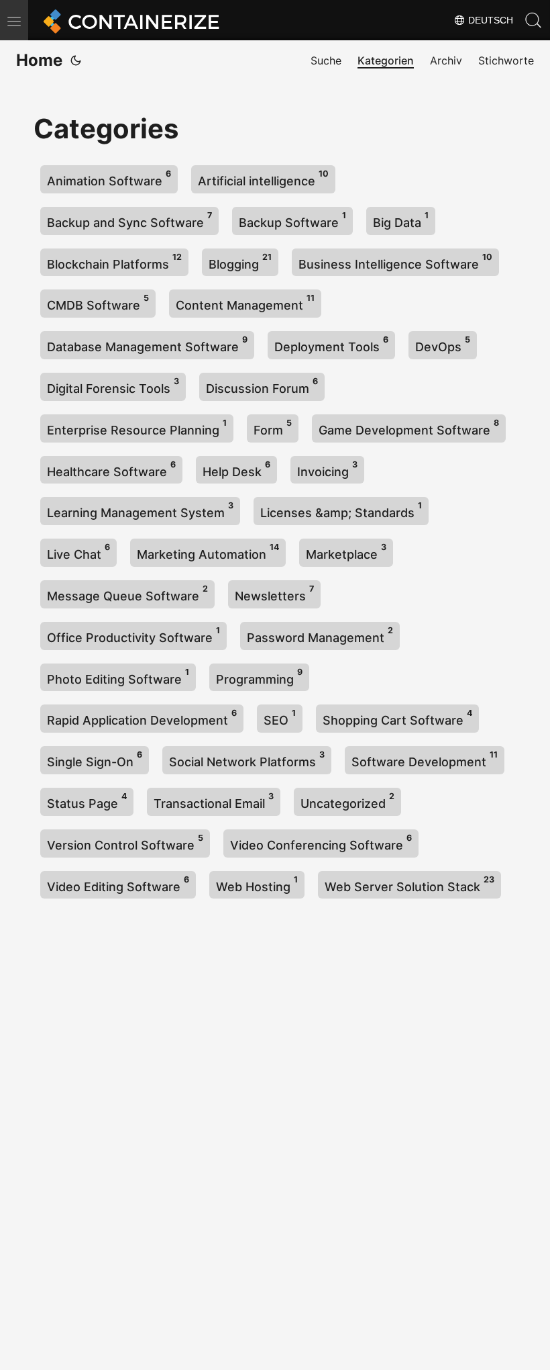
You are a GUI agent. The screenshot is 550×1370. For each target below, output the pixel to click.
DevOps (442, 344)
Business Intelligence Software (395, 261)
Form (273, 427)
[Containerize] (128, 20)
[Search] (533, 20)
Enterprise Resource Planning (137, 427)
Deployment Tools (331, 344)
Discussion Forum (262, 386)
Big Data (401, 220)
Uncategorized (347, 801)
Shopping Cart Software (397, 717)
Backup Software (292, 220)
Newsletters (274, 593)
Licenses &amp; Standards (341, 510)
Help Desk (236, 469)
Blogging (240, 261)
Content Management (245, 302)
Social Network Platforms (247, 759)
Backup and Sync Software (129, 220)
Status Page (87, 801)
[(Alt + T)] (76, 60)
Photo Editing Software (118, 676)
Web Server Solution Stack (409, 884)
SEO (280, 717)
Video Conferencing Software (321, 842)
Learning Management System (140, 510)
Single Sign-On (94, 759)
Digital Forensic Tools (113, 386)
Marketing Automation (208, 551)
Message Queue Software (127, 593)
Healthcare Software (111, 469)
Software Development (424, 759)
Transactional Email (214, 801)
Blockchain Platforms (114, 261)
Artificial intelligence (263, 178)
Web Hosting (257, 884)
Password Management (320, 635)
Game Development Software (409, 427)
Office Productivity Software (133, 635)
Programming (259, 676)
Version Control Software (125, 842)
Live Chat (78, 551)
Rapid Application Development (142, 717)
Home (39, 60)
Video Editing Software (118, 884)
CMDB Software (98, 302)
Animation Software (109, 178)
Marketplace (346, 551)
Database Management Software (147, 344)
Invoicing (327, 469)
